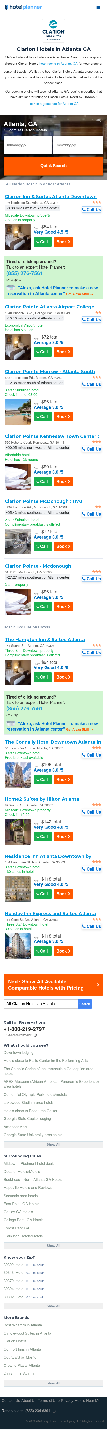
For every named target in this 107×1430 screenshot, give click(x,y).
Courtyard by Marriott (21, 1357)
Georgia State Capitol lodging (27, 1118)
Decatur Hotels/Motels (22, 1171)
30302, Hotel (14, 1264)
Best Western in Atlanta (23, 1324)
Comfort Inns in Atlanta (22, 1349)
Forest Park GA (16, 1227)
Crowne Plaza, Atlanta (22, 1365)
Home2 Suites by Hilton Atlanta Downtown (42, 799)
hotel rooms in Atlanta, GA (58, 63)
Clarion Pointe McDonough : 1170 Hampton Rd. (43, 501)
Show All (53, 1144)
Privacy (67, 1400)
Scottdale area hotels (21, 1195)
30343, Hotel (14, 1272)
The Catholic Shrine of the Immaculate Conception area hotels (48, 1071)
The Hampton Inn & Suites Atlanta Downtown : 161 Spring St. (45, 639)
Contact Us (11, 1400)
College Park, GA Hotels (24, 1219)
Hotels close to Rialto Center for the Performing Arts (46, 1060)
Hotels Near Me (87, 1400)
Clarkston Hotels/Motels (23, 1235)
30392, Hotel (14, 1296)
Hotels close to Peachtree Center (30, 1110)
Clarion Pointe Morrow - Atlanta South (50, 371)
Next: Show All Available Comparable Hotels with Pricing (46, 984)
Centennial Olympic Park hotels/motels (35, 1094)
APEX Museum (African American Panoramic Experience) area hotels (51, 1084)
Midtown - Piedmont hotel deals (29, 1163)
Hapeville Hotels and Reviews (28, 1187)
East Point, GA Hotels (21, 1203)
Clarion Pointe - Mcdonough (38, 566)
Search (84, 1004)
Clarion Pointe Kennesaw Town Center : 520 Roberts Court (52, 436)
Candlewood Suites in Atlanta (27, 1332)
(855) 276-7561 (24, 273)
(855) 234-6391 (37, 1411)
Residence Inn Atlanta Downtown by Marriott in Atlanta (48, 856)
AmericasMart (15, 1126)
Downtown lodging (18, 1052)
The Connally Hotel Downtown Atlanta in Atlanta (53, 742)
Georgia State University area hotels (33, 1134)
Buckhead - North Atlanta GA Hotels (33, 1179)
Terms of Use (49, 1400)
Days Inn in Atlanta (19, 1373)
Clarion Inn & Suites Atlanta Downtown (51, 196)
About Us (29, 1400)
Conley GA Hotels (18, 1211)
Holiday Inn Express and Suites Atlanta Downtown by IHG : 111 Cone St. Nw (50, 913)
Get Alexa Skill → (79, 293)
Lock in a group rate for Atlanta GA (53, 103)
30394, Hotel (14, 1288)
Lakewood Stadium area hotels (29, 1102)
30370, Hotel (14, 1280)
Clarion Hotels (15, 1340)
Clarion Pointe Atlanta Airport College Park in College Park (49, 307)
